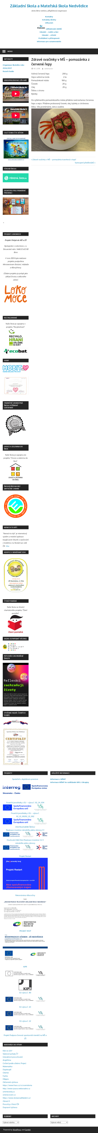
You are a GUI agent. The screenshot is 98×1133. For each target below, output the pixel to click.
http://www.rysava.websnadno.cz (16, 1088)
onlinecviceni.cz (9, 1095)
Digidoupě (7, 1069)
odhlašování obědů (54, 29)
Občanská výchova (10, 1082)
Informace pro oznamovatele (49, 41)
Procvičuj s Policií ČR (11, 1104)
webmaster (48, 69)
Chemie (6, 1073)
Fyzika (5, 1076)
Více (7, 546)
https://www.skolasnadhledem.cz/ (17, 1098)
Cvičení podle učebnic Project (14, 1063)
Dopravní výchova (10, 1107)
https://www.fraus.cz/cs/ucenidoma (17, 1085)
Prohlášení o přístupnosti (49, 38)
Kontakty (49, 16)
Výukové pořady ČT (10, 1054)
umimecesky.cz (9, 1092)
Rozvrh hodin (8, 71)
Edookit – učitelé (49, 35)
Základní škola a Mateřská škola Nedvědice (49, 5)
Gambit (28, 1130)
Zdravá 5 (6, 1101)
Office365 (49, 23)
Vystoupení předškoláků (84, 163)
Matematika (7, 1066)
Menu (10, 51)
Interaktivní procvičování (13, 1057)
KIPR (25, 967)
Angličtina (7, 1060)
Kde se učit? (7, 1051)
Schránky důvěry (49, 20)
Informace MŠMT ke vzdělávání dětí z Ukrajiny (69, 782)
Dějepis (6, 1079)
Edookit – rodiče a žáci (49, 32)
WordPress (17, 1130)
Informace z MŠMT (58, 779)
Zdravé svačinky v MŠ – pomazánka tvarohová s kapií (54, 159)
